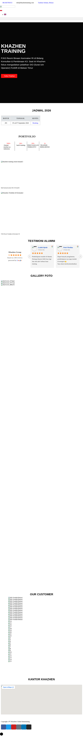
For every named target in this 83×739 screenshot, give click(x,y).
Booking (35, 123)
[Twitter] (8, 727)
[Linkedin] (23, 727)
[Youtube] (13, 727)
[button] (41, 18)
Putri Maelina (68, 247)
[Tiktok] (18, 727)
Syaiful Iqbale (42, 247)
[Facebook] (3, 727)
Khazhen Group (15, 252)
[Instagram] (28, 727)
